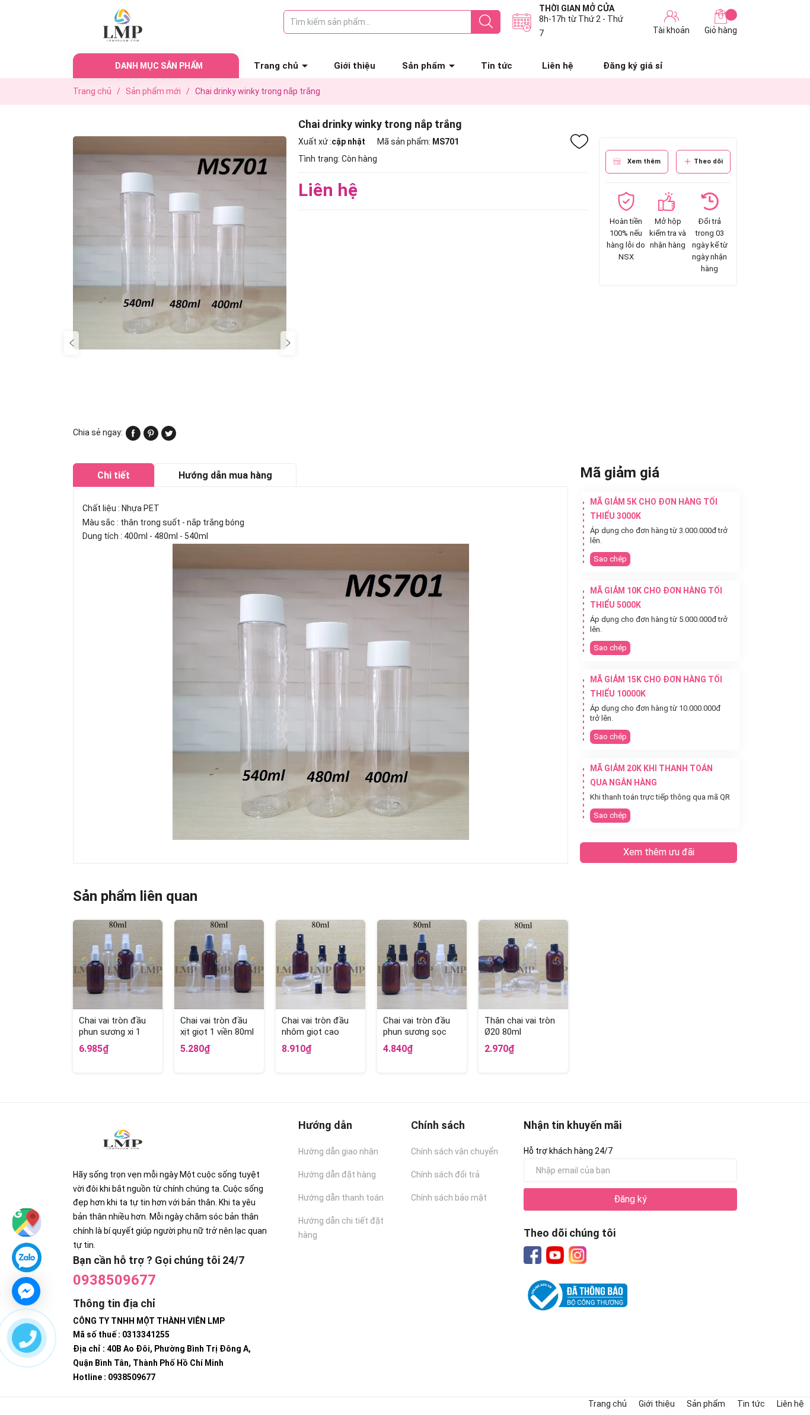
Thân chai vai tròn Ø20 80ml (519, 1026)
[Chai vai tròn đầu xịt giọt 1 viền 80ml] (219, 964)
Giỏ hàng (720, 30)
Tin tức (496, 65)
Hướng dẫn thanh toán (341, 1197)
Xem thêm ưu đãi (658, 852)
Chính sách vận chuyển (454, 1151)
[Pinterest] (150, 437)
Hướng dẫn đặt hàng (337, 1174)
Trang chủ (276, 65)
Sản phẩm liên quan (135, 896)
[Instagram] (577, 1255)
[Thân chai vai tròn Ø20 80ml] (523, 964)
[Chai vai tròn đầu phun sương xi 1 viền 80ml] (117, 964)
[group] (179, 242)
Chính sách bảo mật (449, 1197)
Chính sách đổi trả (445, 1174)
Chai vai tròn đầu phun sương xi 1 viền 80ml (112, 1032)
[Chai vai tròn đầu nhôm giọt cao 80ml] (320, 964)
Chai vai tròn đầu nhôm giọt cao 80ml (315, 1032)
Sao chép (610, 558)
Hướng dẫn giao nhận (338, 1151)
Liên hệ (557, 65)
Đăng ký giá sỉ (633, 65)
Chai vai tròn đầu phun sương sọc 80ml (416, 1032)
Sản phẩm (423, 65)
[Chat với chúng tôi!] (26, 1291)
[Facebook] (532, 1255)
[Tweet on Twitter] (168, 437)
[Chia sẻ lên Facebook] (133, 437)
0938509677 (114, 1280)
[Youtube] (555, 1255)
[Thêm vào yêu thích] (579, 141)
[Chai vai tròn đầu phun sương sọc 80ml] (422, 964)
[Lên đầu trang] (777, 1359)
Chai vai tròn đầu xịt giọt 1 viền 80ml (217, 1026)
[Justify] (486, 22)
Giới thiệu (354, 65)
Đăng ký (630, 1199)
